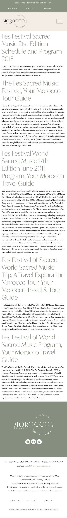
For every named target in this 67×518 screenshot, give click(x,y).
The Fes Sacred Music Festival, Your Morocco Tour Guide (31, 90)
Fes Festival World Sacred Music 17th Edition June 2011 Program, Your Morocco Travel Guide (33, 168)
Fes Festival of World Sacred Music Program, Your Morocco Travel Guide (32, 348)
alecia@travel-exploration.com (37, 466)
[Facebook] (27, 441)
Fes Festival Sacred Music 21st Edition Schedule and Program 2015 (32, 47)
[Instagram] (33, 441)
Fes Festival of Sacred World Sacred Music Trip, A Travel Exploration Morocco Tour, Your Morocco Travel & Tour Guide (33, 278)
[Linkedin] (39, 441)
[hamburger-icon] (59, 21)
